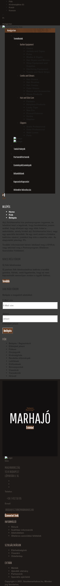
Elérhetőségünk (19, 550)
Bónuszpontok (16, 366)
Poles (29, 54)
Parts (29, 135)
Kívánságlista (15, 355)
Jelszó (5, 313)
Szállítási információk (22, 529)
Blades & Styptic (34, 57)
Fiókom (12, 349)
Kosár (11, 7)
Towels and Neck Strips (38, 71)
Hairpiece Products (35, 104)
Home (12, 211)
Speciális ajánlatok (20, 576)
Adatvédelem (17, 532)
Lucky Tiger (32, 107)
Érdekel (30, 427)
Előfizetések (15, 364)
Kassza (12, 10)
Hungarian (7, 23)
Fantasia (30, 101)
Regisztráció (25, 343)
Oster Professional (35, 129)
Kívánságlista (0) (16, 4)
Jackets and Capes (35, 51)
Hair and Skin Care (27, 97)
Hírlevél (12, 375)
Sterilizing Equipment (37, 68)
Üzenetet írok (12, 515)
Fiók (11, 1)
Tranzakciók (15, 372)
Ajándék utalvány (19, 570)
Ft (3, 17)
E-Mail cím (7, 300)
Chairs (29, 48)
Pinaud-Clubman (34, 113)
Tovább (6, 281)
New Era (30, 110)
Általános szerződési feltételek (26, 535)
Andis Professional (35, 126)
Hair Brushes (32, 82)
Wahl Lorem (32, 132)
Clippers (23, 122)
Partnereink (17, 573)
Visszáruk (14, 369)
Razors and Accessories (38, 91)
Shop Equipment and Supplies (37, 64)
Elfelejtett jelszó (10, 323)
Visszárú (15, 553)
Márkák (14, 567)
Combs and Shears (27, 75)
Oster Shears (32, 88)
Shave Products (34, 94)
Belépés (13, 217)
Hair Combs (32, 85)
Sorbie (29, 116)
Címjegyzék (14, 352)
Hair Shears (32, 79)
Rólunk (14, 526)
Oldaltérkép (17, 556)
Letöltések (14, 361)
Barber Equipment (27, 44)
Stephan (30, 119)
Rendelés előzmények (19, 357)
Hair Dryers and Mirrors (38, 60)
